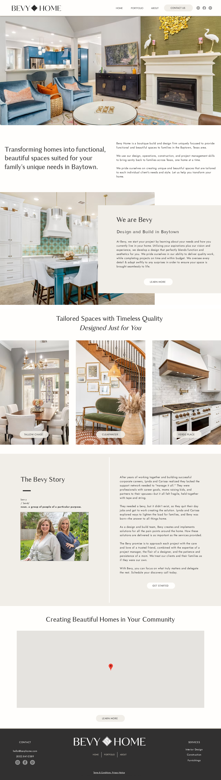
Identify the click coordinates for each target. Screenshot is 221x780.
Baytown (95, 775)
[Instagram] (198, 8)
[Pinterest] (210, 8)
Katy (88, 775)
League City (131, 775)
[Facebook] (204, 8)
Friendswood (118, 775)
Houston (81, 775)
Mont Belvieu (105, 775)
